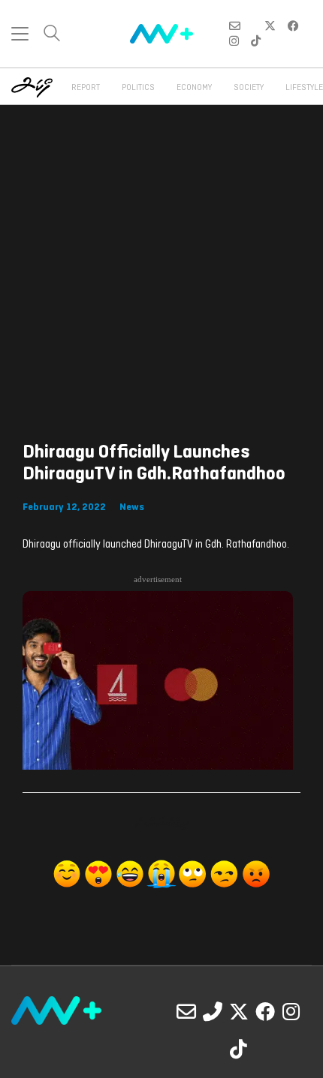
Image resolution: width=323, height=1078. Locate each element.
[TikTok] (239, 1049)
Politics (138, 87)
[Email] (186, 1011)
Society (249, 87)
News (131, 507)
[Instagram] (291, 1011)
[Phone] (213, 1011)
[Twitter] (239, 1011)
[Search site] (52, 35)
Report (85, 87)
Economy (194, 87)
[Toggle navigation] (20, 33)
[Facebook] (265, 1011)
